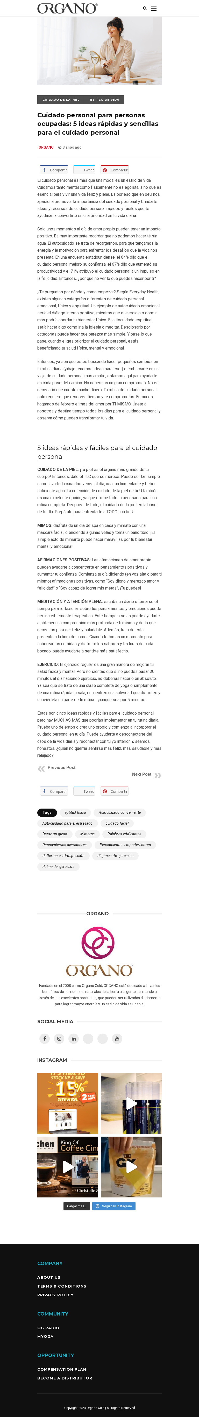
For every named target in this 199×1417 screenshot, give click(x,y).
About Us (49, 1277)
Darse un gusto (54, 834)
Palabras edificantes (124, 834)
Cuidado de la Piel (61, 99)
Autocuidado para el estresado (67, 823)
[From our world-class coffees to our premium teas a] (67, 1103)
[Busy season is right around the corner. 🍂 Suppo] (131, 1103)
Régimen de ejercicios (115, 856)
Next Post (141, 774)
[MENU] (154, 8)
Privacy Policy (55, 1295)
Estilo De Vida (104, 99)
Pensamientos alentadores (64, 845)
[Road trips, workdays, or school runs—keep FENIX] (131, 1167)
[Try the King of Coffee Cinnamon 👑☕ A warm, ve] (67, 1167)
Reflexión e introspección (63, 856)
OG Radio (48, 1328)
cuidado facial (117, 823)
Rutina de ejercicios (58, 866)
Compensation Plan (61, 1369)
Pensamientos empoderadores (125, 845)
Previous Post (61, 767)
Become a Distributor (64, 1378)
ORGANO (46, 147)
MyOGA (45, 1336)
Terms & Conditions (62, 1286)
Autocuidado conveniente (120, 812)
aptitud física (75, 812)
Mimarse (87, 834)
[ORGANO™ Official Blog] (67, 15)
